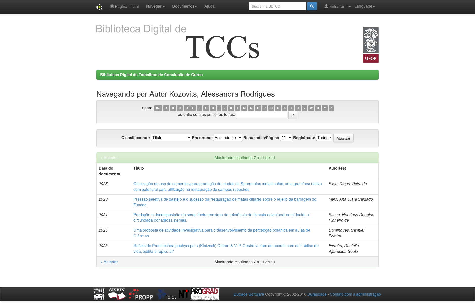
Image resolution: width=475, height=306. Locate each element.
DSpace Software (248, 294)
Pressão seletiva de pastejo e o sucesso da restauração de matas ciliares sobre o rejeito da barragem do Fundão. (224, 202)
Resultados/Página (261, 137)
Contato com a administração (355, 294)
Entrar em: (338, 6)
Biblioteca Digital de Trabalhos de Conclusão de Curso (151, 74)
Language (363, 6)
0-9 (158, 108)
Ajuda (209, 6)
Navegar (154, 6)
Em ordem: (202, 137)
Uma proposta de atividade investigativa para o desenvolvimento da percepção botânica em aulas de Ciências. (221, 233)
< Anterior (109, 157)
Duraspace (317, 294)
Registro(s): (304, 137)
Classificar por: (135, 137)
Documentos (183, 6)
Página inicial (126, 6)
